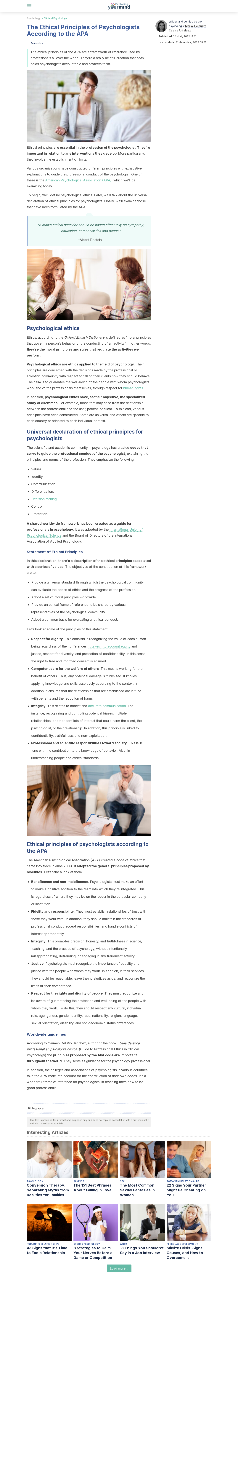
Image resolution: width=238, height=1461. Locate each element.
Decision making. (44, 499)
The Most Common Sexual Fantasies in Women (137, 1190)
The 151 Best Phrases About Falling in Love (92, 1187)
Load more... (119, 1268)
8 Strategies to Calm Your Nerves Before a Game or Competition (92, 1253)
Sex (122, 1181)
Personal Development (182, 1244)
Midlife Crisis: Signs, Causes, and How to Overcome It (185, 1253)
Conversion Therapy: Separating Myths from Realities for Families (48, 1190)
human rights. (133, 388)
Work (123, 1244)
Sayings (78, 1181)
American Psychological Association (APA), (78, 180)
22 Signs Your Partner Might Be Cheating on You (186, 1190)
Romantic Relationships (183, 1181)
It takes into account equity (109, 646)
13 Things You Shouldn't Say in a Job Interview (142, 1250)
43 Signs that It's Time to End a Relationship (47, 1250)
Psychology (33, 18)
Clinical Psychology (55, 18)
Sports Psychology (86, 1244)
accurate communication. (107, 706)
